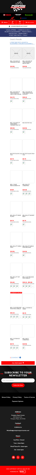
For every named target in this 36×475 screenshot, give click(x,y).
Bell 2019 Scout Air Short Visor (28, 154)
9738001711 (18, 427)
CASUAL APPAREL (11, 30)
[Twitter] (18, 457)
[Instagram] (22, 457)
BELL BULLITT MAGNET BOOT (28, 216)
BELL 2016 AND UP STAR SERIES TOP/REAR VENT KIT (15, 124)
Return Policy (6, 397)
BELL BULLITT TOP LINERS (15, 277)
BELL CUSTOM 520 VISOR (15, 339)
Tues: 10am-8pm (19, 443)
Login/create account (19, 26)
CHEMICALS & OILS (23, 30)
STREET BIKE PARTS (15, 35)
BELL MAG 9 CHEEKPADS (26, 339)
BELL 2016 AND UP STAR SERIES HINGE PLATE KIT (28, 93)
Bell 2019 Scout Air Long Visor (16, 154)
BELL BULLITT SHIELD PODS (15, 247)
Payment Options (17, 401)
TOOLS (25, 35)
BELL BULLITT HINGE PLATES (15, 216)
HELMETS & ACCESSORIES (12, 31)
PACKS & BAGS (26, 31)
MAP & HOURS (30, 22)
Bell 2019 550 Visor (27, 122)
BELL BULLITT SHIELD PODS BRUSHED (28, 247)
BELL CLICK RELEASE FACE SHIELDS (28, 277)
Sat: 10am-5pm (19, 449)
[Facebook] (13, 457)
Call (13, 23)
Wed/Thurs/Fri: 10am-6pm (18, 446)
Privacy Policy (17, 397)
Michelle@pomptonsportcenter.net (18, 430)
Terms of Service (29, 397)
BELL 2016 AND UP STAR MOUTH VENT (15, 62)
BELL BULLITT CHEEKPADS (26, 185)
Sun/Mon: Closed (18, 440)
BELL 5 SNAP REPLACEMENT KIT (15, 185)
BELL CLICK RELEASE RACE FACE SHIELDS (15, 308)
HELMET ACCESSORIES (26, 43)
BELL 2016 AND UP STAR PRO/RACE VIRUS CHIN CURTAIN (15, 93)
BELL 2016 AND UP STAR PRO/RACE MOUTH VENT (27, 62)
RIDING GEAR (23, 33)
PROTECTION (13, 33)
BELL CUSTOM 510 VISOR (27, 308)
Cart (20, 23)
